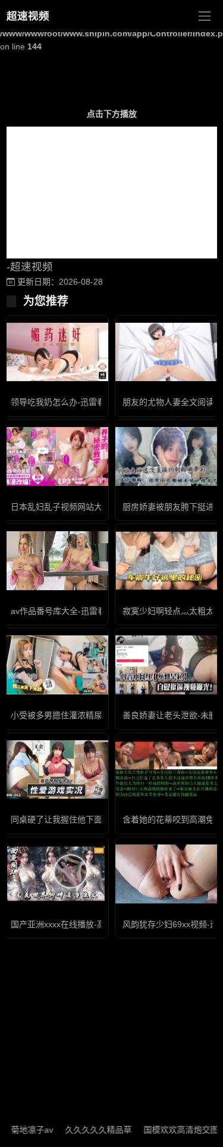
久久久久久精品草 (89, 1129)
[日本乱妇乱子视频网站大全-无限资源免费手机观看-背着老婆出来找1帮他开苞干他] (56, 456)
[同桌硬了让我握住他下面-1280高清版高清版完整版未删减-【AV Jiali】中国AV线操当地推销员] (56, 769)
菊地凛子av (23, 1129)
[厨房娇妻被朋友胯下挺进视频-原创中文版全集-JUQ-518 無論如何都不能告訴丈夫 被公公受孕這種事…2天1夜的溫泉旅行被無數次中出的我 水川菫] (167, 456)
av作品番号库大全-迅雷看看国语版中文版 (87, 611)
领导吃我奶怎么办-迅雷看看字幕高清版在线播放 (100, 402)
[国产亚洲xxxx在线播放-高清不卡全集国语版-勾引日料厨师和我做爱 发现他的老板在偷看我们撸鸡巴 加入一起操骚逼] (56, 873)
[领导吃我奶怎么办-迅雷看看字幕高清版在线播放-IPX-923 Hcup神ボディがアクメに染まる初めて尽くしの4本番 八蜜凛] (56, 352)
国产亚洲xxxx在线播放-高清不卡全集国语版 (91, 924)
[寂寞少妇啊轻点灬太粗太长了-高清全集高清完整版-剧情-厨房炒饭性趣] (167, 560)
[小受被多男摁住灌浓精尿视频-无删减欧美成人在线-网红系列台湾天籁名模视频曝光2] (56, 664)
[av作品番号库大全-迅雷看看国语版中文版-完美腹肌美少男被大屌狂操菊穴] (56, 560)
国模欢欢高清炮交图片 (176, 1129)
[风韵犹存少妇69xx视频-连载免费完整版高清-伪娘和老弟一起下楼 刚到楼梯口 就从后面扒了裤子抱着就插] (167, 873)
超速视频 (28, 16)
